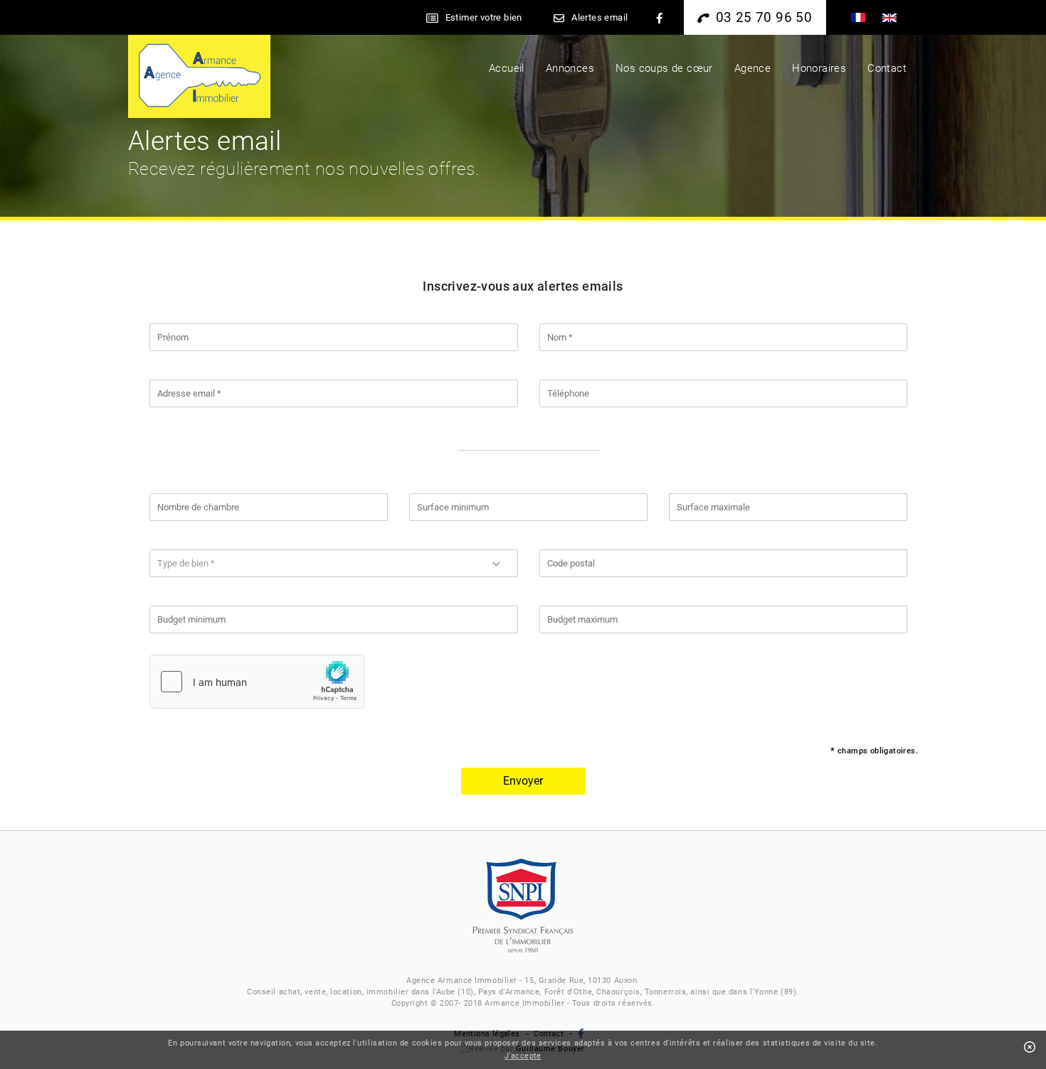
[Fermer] (1029, 1048)
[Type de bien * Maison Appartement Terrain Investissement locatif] (333, 563)
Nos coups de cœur (664, 68)
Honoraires (819, 68)
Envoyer (523, 781)
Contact (887, 68)
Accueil (506, 68)
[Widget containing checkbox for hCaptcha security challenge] (256, 682)
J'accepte (523, 1055)
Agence (752, 68)
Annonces (570, 68)
